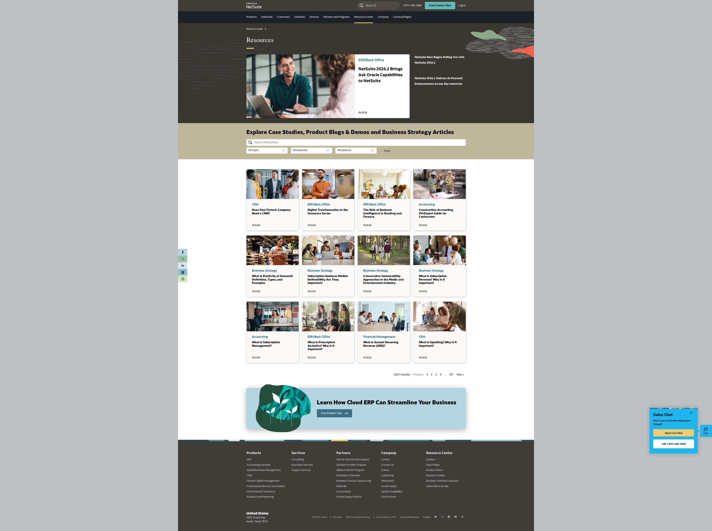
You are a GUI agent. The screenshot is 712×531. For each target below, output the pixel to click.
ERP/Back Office (371, 60)
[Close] (691, 412)
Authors (430, 459)
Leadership (387, 475)
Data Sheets (433, 465)
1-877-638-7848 (412, 5)
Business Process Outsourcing (353, 481)
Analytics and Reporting (260, 497)
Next (460, 374)
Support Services (301, 470)
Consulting (297, 459)
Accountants (343, 491)
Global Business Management (264, 470)
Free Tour (442, 5)
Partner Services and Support (352, 459)
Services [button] (314, 17)
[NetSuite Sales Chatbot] (706, 431)
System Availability (401, 491)
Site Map (337, 517)
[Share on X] (182, 258)
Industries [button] (267, 17)
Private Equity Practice (349, 497)
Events (385, 470)
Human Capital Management (263, 481)
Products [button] (251, 17)
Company (388, 453)
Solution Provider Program (351, 465)
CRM (249, 475)
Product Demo (434, 470)
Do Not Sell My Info (386, 516)
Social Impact (389, 486)
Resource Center (254, 29)
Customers (283, 17)
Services (298, 453)
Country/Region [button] (402, 17)
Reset (387, 151)
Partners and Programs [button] (336, 17)
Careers (385, 459)
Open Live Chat (674, 432)
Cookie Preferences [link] (409, 517)
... (445, 374)
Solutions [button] (299, 17)
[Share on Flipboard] (182, 272)
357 (451, 374)
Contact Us (387, 465)
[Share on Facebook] (182, 252)
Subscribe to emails (445, 486)
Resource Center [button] (363, 17)
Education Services (302, 465)
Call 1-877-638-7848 (674, 443)
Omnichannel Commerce (261, 491)
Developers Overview (348, 475)
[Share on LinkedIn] (182, 265)
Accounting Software (259, 465)
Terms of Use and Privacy (359, 516)
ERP (249, 459)
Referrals (341, 486)
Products (254, 453)
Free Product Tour (336, 413)
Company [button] (383, 17)
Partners (343, 453)
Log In (462, 5)
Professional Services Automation (266, 486)
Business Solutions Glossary (442, 481)
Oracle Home (400, 496)
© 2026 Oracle (320, 516)
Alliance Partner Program (350, 470)
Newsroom (387, 481)
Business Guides (435, 475)
